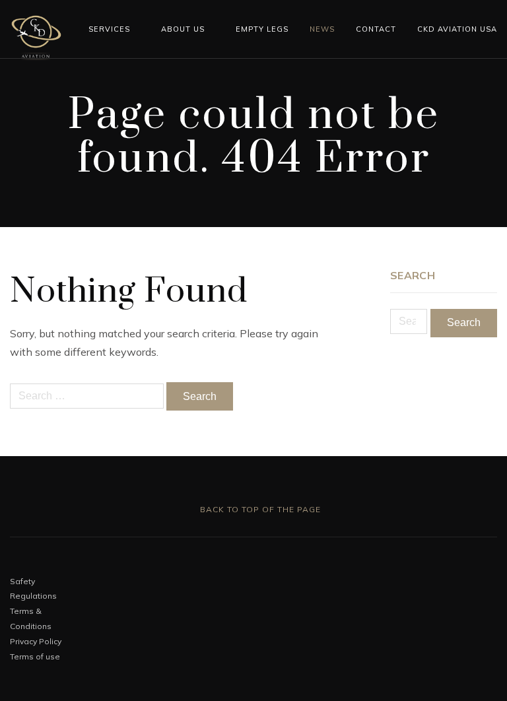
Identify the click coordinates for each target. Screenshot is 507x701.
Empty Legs (262, 29)
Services (109, 29)
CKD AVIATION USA (457, 29)
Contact (376, 29)
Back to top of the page (259, 509)
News (322, 29)
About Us (183, 29)
